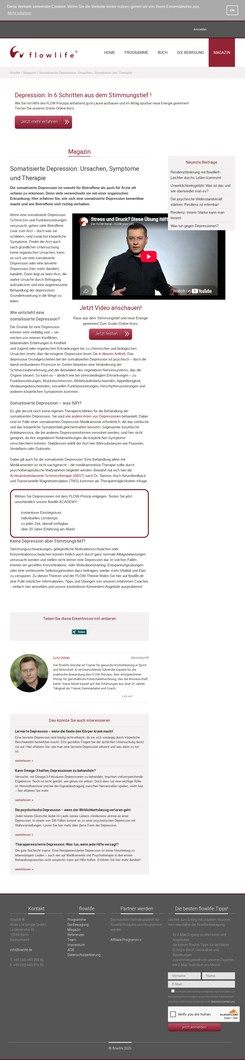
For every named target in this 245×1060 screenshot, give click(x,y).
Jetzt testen (106, 333)
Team (71, 940)
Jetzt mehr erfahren (39, 121)
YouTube (224, 29)
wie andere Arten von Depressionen (93, 416)
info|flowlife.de (21, 950)
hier (33, 269)
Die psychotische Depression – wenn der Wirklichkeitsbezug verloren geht (73, 810)
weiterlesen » (24, 760)
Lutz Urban (61, 658)
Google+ (146, 696)
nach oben (122, 891)
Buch (162, 52)
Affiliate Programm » (126, 940)
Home (109, 52)
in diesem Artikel (111, 354)
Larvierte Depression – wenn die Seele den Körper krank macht (64, 731)
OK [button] (232, 10)
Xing (216, 29)
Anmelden (200, 29)
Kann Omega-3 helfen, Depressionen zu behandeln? (55, 771)
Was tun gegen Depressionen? (194, 226)
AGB (70, 950)
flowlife (15, 72)
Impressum (76, 945)
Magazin (221, 52)
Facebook (232, 29)
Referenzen (75, 935)
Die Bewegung (190, 52)
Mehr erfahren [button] (19, 13)
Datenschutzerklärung (83, 955)
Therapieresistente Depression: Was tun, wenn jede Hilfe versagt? (67, 844)
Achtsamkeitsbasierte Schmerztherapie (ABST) (47, 476)
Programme (136, 52)
